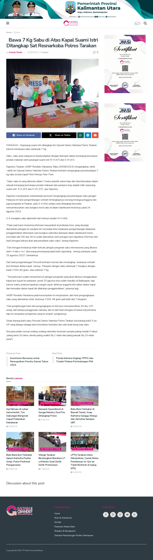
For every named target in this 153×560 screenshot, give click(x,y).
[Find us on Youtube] (127, 514)
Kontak (58, 522)
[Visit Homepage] (71, 23)
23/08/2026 (12, 469)
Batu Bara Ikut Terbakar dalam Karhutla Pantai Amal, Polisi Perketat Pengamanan (19, 460)
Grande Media (15, 52)
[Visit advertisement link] (76, 9)
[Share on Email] (95, 135)
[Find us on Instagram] (120, 514)
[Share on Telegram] (88, 135)
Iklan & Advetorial (63, 517)
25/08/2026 (12, 426)
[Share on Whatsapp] (80, 135)
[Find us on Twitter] (113, 514)
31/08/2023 (32, 52)
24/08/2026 (45, 420)
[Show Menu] (7, 23)
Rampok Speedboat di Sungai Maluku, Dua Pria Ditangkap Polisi (52, 412)
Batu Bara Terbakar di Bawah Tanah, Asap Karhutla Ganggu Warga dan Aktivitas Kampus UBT (84, 415)
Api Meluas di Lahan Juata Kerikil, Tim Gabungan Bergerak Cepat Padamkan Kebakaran (17, 415)
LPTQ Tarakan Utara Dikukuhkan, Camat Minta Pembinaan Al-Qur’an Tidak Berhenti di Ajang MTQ (84, 461)
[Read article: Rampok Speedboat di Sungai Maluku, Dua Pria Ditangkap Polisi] (52, 396)
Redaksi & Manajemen (65, 531)
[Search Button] (145, 23)
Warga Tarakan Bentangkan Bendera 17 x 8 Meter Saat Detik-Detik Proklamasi (52, 460)
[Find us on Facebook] (106, 514)
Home (8, 32)
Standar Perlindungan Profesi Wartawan (74, 535)
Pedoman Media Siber (65, 526)
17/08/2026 (45, 469)
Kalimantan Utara (18, 403)
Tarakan (17, 32)
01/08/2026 (77, 472)
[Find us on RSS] (134, 514)
